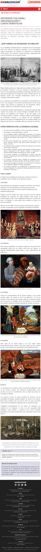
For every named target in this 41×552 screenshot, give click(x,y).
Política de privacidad (19, 547)
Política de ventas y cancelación (32, 547)
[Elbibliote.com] (20, 482)
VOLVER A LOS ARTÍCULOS (11, 13)
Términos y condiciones (7, 547)
